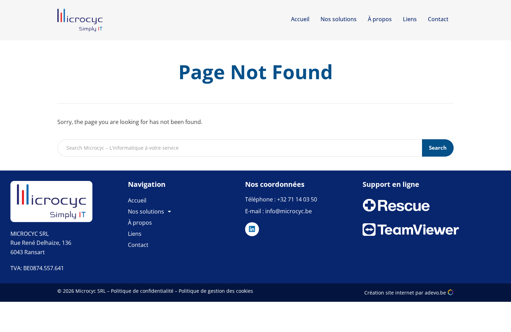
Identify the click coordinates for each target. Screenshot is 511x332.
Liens (410, 19)
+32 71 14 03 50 (297, 199)
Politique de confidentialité (142, 291)
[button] (186, 211)
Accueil (300, 19)
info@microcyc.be (288, 211)
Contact (438, 19)
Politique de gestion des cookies (216, 291)
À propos (380, 19)
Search (438, 147)
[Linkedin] (252, 229)
